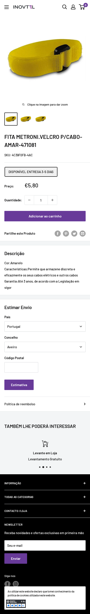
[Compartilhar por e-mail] (83, 233)
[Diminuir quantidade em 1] (29, 200)
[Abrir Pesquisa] (64, 7)
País (7, 317)
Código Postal (14, 358)
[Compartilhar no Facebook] (58, 233)
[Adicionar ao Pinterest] (66, 233)
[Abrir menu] (6, 7)
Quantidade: (13, 200)
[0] (82, 7)
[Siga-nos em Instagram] (16, 584)
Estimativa (19, 385)
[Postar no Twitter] (74, 233)
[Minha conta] (73, 7)
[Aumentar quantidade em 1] (52, 200)
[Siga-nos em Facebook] (7, 584)
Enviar (16, 558)
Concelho (11, 337)
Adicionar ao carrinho (45, 216)
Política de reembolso (19, 404)
